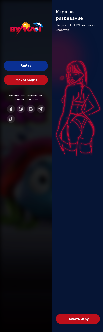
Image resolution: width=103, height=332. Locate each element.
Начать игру (78, 318)
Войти (26, 65)
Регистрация (26, 79)
